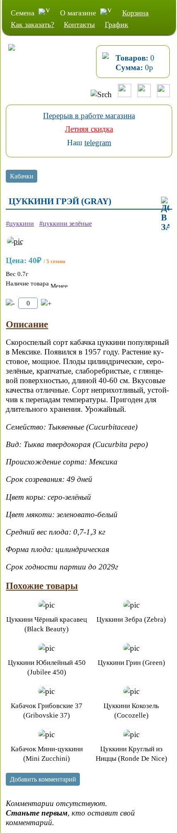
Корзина (135, 13)
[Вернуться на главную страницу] (7, 55)
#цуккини (20, 223)
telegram (97, 142)
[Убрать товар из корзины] (10, 303)
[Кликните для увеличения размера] (15, 241)
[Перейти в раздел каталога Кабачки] (22, 177)
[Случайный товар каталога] (163, 94)
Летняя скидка (89, 129)
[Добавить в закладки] (165, 214)
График (116, 24)
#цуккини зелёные (65, 223)
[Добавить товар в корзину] (46, 303)
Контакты (79, 24)
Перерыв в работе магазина (89, 115)
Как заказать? (32, 24)
